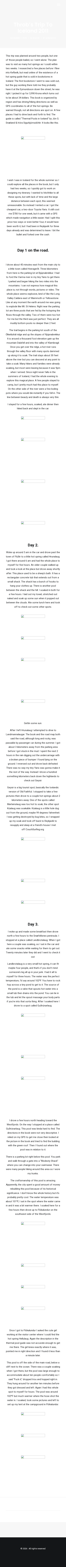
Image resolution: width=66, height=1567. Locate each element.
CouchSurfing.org (35, 829)
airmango (51, 38)
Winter (36, 38)
